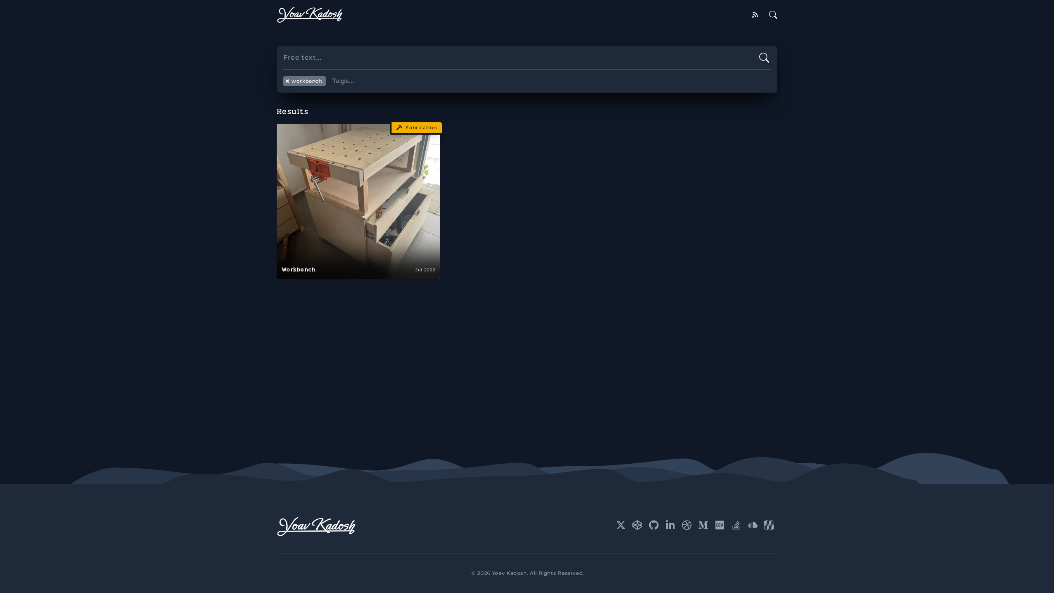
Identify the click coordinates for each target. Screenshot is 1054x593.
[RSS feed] (755, 15)
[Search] (773, 15)
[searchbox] (527, 69)
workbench (306, 81)
